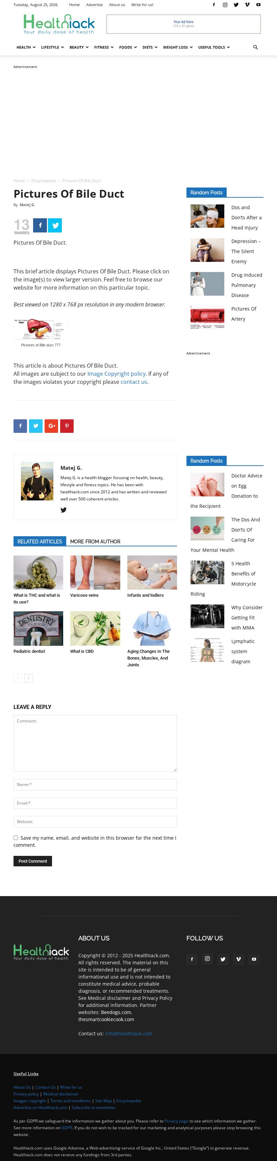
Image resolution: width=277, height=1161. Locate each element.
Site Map (103, 1101)
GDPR (66, 1128)
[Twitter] (236, 4)
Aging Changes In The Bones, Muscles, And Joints (148, 658)
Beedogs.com (116, 1012)
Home (74, 4)
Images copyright (30, 1101)
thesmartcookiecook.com (106, 1019)
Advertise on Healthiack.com (40, 1107)
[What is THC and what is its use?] (38, 572)
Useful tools (211, 47)
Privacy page (176, 1121)
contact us (134, 382)
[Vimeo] (247, 4)
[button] (255, 47)
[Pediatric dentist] (38, 628)
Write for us (71, 1087)
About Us (22, 1087)
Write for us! (142, 4)
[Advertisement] (138, 117)
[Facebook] (214, 4)
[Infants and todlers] (152, 572)
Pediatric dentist (29, 651)
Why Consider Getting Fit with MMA (247, 617)
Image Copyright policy (116, 373)
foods (125, 47)
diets (148, 47)
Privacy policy (26, 1094)
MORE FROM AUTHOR (95, 541)
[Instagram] (225, 4)
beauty (77, 47)
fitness (101, 47)
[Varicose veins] (95, 572)
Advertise (94, 4)
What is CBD (82, 651)
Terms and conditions (70, 1101)
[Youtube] (258, 4)
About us (117, 4)
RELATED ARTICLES (40, 541)
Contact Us (45, 1087)
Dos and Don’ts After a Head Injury (246, 217)
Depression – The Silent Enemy (246, 251)
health (24, 47)
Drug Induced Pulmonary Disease (246, 285)
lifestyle (50, 47)
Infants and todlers (145, 595)
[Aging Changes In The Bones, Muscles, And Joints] (152, 628)
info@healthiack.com (128, 1033)
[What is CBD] (95, 628)
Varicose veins (84, 595)
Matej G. (27, 204)
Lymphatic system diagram (243, 651)
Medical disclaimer (61, 1094)
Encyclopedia (43, 180)
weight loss (175, 47)
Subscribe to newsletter (94, 1107)
